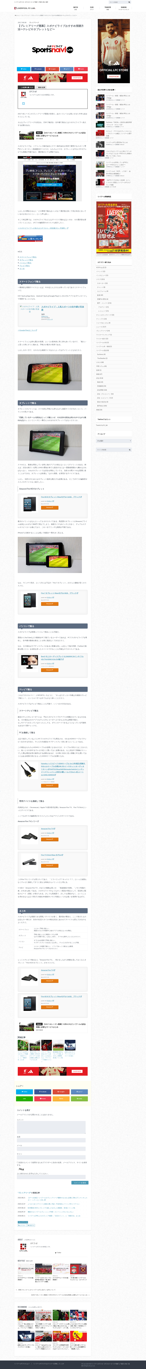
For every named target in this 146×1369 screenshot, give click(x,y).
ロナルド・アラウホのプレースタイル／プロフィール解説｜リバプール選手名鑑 (119, 133)
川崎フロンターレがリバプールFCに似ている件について (37, 1290)
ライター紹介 (102, 339)
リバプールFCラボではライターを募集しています (48, 1364)
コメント (20, 1120)
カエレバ (50, 501)
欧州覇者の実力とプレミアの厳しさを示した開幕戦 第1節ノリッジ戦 (58, 1055)
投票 (98, 370)
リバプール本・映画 (104, 346)
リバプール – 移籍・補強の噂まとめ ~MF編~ (118, 106)
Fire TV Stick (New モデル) (51, 855)
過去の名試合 (102, 402)
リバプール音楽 (102, 350)
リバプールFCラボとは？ (22, 1364)
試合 (75, 8)
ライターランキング (124, 8)
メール (19, 1145)
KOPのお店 (101, 267)
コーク (123, 100)
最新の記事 (41, 87)
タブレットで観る (26, 260)
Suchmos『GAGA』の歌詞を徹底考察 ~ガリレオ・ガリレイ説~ (119, 123)
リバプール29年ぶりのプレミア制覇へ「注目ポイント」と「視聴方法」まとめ (23, 1055)
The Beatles (102, 358)
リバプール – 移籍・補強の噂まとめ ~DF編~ (118, 114)
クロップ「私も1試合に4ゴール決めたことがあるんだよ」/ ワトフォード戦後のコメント (46, 1056)
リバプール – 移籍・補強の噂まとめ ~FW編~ (118, 97)
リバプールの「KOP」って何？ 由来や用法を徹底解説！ (118, 172)
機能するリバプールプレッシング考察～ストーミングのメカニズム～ (51, 1212)
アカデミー (103, 307)
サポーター (102, 283)
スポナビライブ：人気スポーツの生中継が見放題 (62, 308)
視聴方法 (31, 1225)
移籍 (108, 8)
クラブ (92, 8)
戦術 (100, 382)
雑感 (99, 410)
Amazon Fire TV (47, 829)
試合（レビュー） (105, 398)
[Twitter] (23, 104)
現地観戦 (101, 386)
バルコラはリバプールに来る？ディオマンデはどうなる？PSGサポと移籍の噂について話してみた (119, 153)
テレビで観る (24, 266)
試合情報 (102, 390)
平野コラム (101, 366)
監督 (100, 295)
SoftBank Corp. (44, 316)
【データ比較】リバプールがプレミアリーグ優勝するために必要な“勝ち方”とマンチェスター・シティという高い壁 (57, 1199)
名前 (18, 1137)
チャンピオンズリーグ (105, 315)
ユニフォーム (102, 291)
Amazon (48, 507)
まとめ (22, 268)
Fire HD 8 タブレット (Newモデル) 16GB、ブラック (60, 497)
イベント (100, 271)
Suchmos (101, 354)
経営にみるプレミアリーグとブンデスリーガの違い (70, 1054)
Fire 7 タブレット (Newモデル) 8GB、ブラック (58, 593)
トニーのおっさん (103, 323)
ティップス (101, 319)
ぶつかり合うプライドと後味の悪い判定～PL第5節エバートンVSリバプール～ (54, 1204)
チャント (101, 287)
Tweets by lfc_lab (102, 425)
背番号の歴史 (102, 299)
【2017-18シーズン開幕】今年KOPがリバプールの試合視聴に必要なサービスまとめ (34, 1055)
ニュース (101, 327)
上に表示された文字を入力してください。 (33, 1174)
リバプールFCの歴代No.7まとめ (117, 142)
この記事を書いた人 (27, 87)
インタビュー (102, 275)
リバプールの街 (102, 342)
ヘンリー (122, 166)
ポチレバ (49, 319)
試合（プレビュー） (105, 394)
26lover (122, 144)
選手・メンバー (104, 303)
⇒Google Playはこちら (26, 330)
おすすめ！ (23, 1225)
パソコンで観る (25, 263)
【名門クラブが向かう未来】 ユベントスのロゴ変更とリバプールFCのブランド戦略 (118, 182)
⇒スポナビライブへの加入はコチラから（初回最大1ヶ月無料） (42, 228)
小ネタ (100, 362)
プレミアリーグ (24, 1193)
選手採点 (102, 406)
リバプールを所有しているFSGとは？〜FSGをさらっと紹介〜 (117, 163)
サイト (19, 1154)
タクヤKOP (113, 187)
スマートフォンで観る (28, 257)
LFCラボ (34, 1243)
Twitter (59, 1252)
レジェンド (103, 311)
